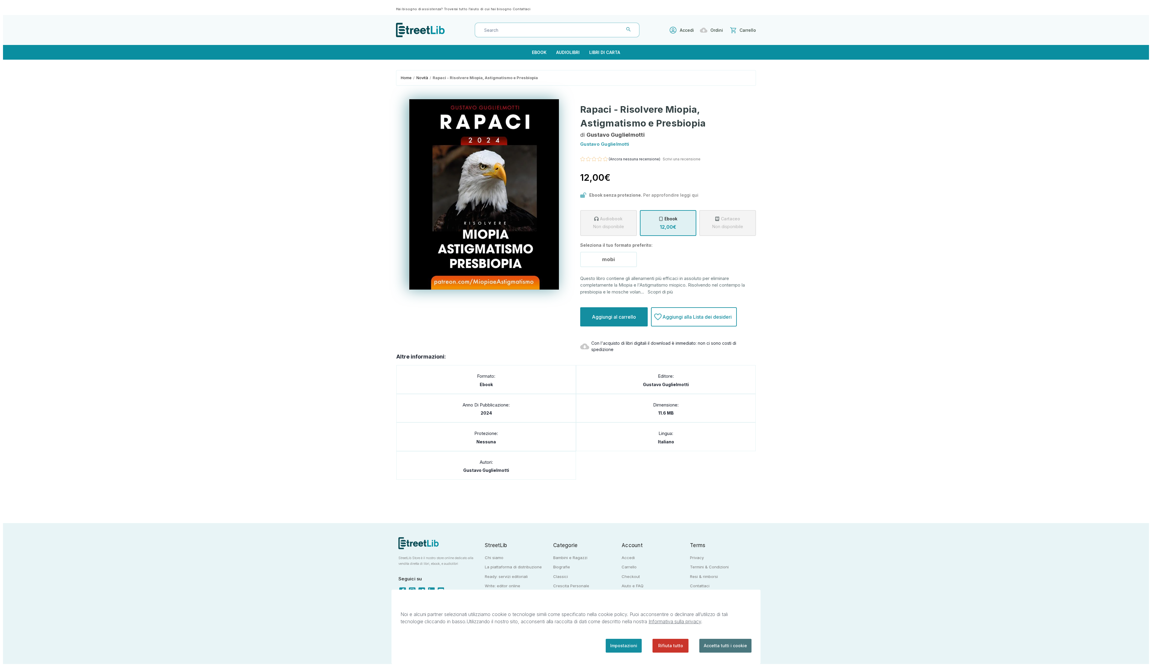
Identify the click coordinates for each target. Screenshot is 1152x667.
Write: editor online (502, 585)
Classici (560, 576)
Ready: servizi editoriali (506, 576)
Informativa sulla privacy (675, 621)
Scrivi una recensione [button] (681, 159)
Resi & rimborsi (704, 576)
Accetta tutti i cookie (725, 645)
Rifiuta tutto (670, 645)
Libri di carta (604, 52)
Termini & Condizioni (709, 566)
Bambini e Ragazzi (570, 557)
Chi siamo (494, 557)
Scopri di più (660, 292)
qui (695, 195)
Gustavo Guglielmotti (666, 384)
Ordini (716, 30)
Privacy (697, 557)
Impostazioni (623, 645)
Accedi (687, 30)
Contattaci (522, 9)
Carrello (629, 566)
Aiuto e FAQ (633, 585)
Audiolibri (568, 52)
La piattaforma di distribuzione (513, 566)
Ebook (539, 52)
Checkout (631, 576)
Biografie (561, 566)
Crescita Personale (571, 585)
